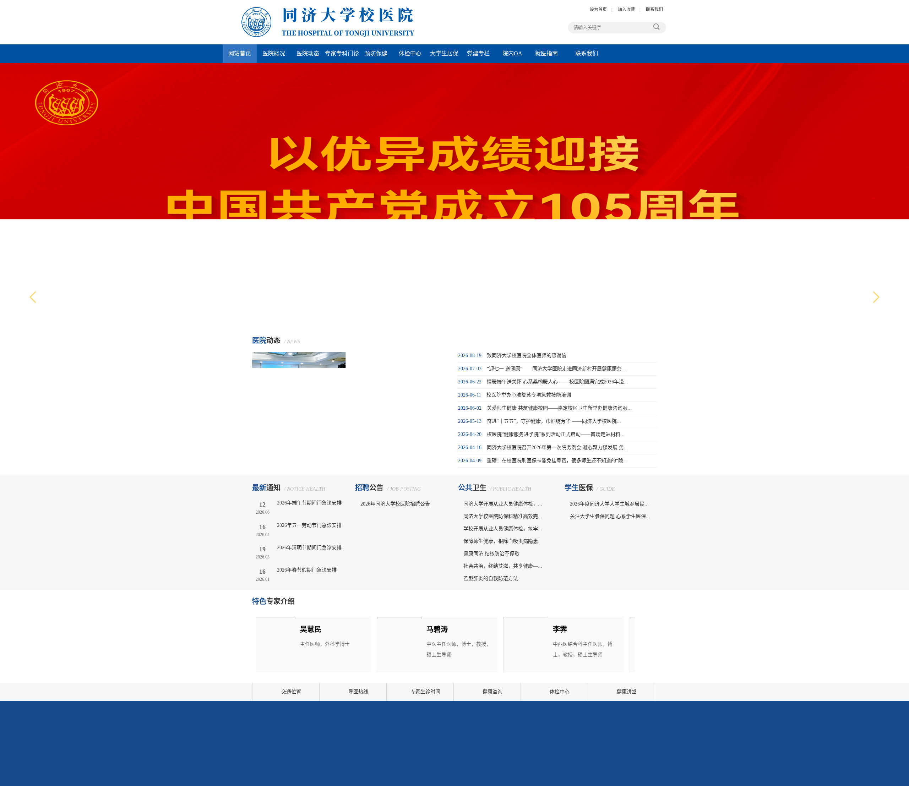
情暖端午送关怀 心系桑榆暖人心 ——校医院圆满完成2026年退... (557, 381)
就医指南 (546, 53)
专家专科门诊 (342, 53)
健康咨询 (492, 691)
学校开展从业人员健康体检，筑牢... (502, 528)
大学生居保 (444, 53)
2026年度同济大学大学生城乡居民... (609, 504)
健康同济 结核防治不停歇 (491, 553)
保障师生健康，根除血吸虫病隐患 (500, 541)
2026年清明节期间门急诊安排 (309, 547)
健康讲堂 (627, 691)
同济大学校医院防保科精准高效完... (502, 516)
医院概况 (273, 53)
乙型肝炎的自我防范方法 (490, 578)
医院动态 (307, 53)
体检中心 (410, 53)
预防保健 (376, 53)
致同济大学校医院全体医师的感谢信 (526, 355)
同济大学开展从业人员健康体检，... (502, 504)
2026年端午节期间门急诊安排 (309, 503)
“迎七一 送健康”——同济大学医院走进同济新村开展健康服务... (556, 368)
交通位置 (291, 691)
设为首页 (598, 9)
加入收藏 (626, 9)
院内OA (512, 53)
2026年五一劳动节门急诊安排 (309, 525)
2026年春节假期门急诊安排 (307, 570)
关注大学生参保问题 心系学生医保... (610, 516)
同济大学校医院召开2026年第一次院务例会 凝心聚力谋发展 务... (557, 447)
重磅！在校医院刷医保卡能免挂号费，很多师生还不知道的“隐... (557, 460)
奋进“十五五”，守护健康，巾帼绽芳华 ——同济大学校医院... (554, 421)
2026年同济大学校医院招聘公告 (395, 504)
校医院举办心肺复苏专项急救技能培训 (528, 395)
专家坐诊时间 (425, 691)
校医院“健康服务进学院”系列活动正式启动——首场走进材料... (556, 434)
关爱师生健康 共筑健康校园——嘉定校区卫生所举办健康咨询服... (559, 408)
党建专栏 (478, 53)
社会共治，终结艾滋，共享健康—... (502, 566)
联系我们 (654, 9)
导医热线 (358, 691)
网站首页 (239, 53)
